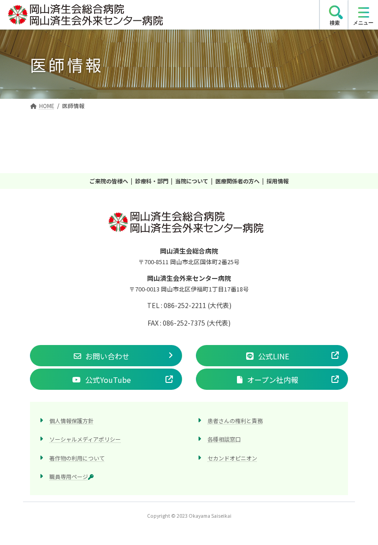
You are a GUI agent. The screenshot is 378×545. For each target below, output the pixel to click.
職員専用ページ (68, 476)
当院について (191, 181)
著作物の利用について (77, 457)
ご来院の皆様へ (108, 181)
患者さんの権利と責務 (235, 420)
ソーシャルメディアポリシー (85, 439)
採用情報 (277, 181)
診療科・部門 (151, 181)
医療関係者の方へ (237, 181)
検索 (335, 22)
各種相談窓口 (224, 439)
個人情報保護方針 (71, 420)
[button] (106, 355)
